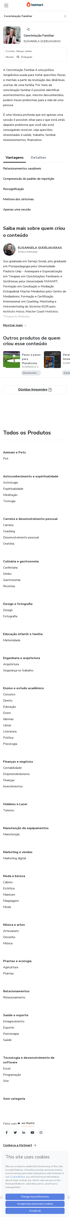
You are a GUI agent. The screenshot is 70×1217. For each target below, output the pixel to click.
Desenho (9, 937)
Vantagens (15, 157)
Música (7, 943)
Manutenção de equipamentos (26, 828)
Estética (9, 888)
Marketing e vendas (17, 852)
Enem (7, 713)
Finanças (9, 780)
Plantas (8, 973)
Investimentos (13, 786)
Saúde (7, 1040)
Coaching (9, 531)
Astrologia (10, 482)
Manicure (9, 895)
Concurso (9, 694)
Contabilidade (12, 768)
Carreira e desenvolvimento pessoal (30, 519)
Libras (7, 725)
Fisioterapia (11, 1034)
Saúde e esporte (15, 1015)
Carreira (8, 525)
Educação (9, 707)
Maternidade (11, 640)
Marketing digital (14, 858)
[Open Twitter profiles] (15, 1132)
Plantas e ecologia (17, 961)
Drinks (7, 574)
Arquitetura (11, 664)
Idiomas (8, 719)
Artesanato (11, 931)
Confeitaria (10, 567)
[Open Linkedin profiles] (24, 1132)
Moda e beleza (14, 876)
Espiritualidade (13, 489)
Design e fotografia (17, 604)
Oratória (8, 544)
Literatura (10, 731)
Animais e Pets (14, 452)
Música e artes (14, 925)
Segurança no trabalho (18, 670)
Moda (7, 907)
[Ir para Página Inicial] (35, 4)
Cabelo (8, 882)
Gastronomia (11, 580)
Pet (5, 458)
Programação (12, 1075)
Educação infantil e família (23, 634)
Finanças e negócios (18, 762)
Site (6, 1081)
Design (8, 610)
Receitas (9, 586)
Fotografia (10, 616)
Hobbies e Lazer (15, 804)
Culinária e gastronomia (21, 561)
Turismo (8, 810)
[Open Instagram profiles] (41, 1132)
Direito (7, 700)
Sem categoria (14, 1099)
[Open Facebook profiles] (6, 1132)
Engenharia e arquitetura (21, 658)
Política (8, 738)
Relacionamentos (16, 991)
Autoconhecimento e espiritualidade (30, 476)
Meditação (10, 495)
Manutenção (11, 834)
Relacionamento (14, 997)
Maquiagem (11, 901)
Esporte (8, 1027)
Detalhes (38, 157)
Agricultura (10, 967)
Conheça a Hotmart (17, 1145)
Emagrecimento (13, 1021)
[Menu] (6, 5)
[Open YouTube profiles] (32, 1132)
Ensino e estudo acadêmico (23, 688)
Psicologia (10, 744)
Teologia (9, 501)
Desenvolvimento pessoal (21, 537)
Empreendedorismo (16, 774)
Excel (7, 1068)
